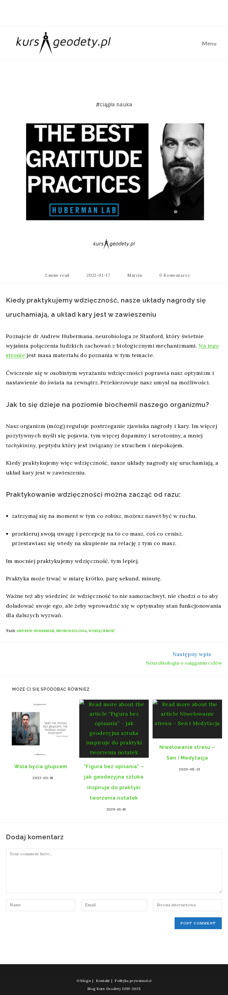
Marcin (134, 275)
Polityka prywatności (133, 980)
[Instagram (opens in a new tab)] (109, 12)
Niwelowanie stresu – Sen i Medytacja (187, 752)
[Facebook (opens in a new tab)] (99, 12)
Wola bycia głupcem (40, 766)
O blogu (84, 980)
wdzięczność (101, 631)
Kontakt (103, 980)
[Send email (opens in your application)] (130, 12)
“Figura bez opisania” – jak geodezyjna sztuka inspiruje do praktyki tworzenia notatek (114, 782)
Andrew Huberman (35, 631)
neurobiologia (71, 631)
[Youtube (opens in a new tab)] (120, 12)
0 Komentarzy (174, 275)
